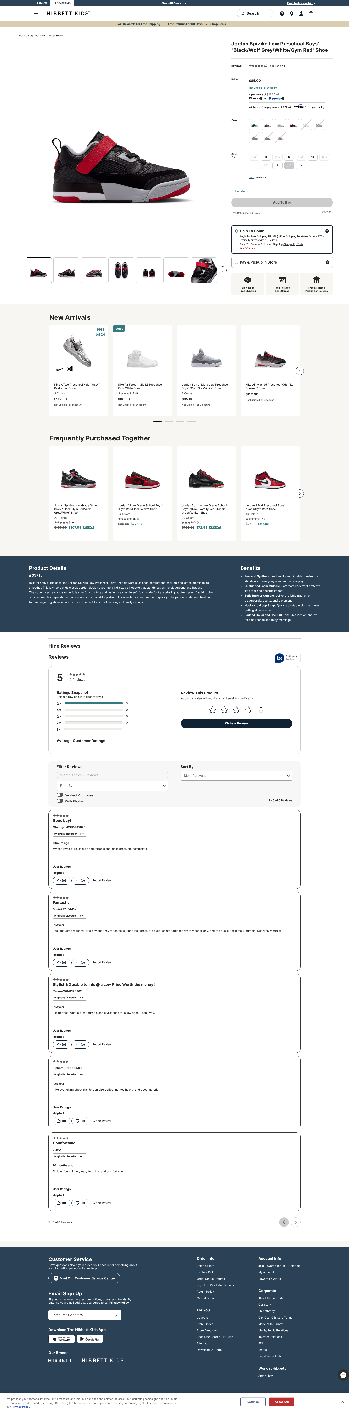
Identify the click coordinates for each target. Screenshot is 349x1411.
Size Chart (261, 177)
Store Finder (205, 1324)
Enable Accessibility (301, 3)
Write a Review (237, 723)
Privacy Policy (119, 1302)
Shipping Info (205, 1265)
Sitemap (202, 1343)
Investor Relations (270, 1337)
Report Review (101, 880)
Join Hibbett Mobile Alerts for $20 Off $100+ (171, 3)
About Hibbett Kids (270, 1298)
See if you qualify (315, 107)
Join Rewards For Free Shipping (138, 24)
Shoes (19, 35)
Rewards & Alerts (269, 1278)
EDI (260, 1343)
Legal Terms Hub (269, 1356)
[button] (343, 1375)
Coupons (202, 1317)
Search (253, 13)
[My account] (301, 13)
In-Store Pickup (207, 1272)
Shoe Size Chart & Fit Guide (215, 1337)
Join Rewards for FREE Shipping (279, 1265)
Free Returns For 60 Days (185, 24)
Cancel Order (205, 1298)
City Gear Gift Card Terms (275, 1317)
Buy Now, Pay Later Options (215, 1285)
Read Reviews (277, 65)
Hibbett (42, 3)
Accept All (282, 1401)
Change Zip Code (293, 244)
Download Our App (209, 1349)
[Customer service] (282, 13)
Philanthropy (266, 1311)
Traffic (262, 1349)
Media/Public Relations (273, 1330)
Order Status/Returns (211, 1278)
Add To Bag (282, 202)
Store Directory (207, 1330)
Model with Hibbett (270, 1324)
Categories (32, 35)
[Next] (223, 270)
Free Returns (238, 212)
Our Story (264, 1304)
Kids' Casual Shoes (51, 35)
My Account (266, 1272)
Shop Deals (218, 24)
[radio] (254, 124)
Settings (253, 1401)
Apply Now (265, 1375)
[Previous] (20, 270)
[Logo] (65, 13)
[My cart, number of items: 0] (311, 13)
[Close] (342, 1401)
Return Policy (205, 1291)
